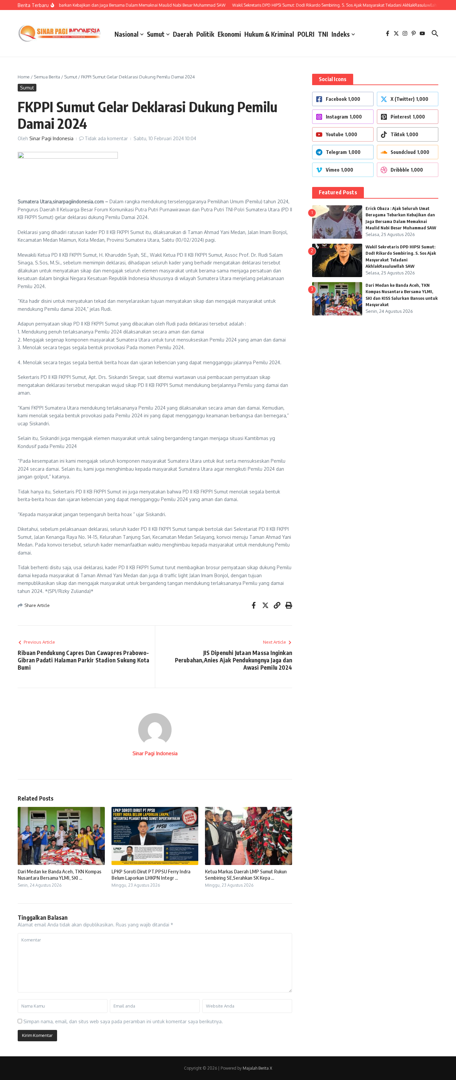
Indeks (340, 34)
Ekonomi (229, 34)
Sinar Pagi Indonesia (51, 138)
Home (24, 76)
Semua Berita (47, 76)
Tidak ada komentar (106, 138)
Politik (205, 34)
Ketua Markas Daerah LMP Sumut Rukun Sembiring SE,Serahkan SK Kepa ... (246, 874)
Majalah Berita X (257, 1068)
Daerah (183, 34)
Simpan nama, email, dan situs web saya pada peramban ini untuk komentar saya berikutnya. (123, 1021)
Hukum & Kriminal (269, 34)
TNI (323, 34)
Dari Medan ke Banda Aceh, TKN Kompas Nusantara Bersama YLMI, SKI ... (59, 874)
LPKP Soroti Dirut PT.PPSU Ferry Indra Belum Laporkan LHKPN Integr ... (150, 874)
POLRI (305, 34)
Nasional (127, 34)
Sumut (156, 34)
